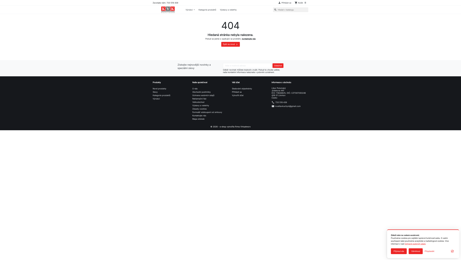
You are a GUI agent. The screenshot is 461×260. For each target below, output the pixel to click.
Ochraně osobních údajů (415, 243)
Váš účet (236, 82)
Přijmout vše (399, 251)
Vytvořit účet (237, 95)
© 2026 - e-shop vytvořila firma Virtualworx (230, 126)
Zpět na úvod (230, 44)
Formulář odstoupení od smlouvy (207, 112)
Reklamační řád (199, 99)
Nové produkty (159, 88)
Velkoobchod (198, 102)
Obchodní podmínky (201, 92)
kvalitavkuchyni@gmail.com (288, 106)
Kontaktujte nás (199, 115)
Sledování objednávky (242, 88)
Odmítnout (415, 251)
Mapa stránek (198, 119)
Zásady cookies (199, 109)
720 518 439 (281, 102)
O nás (194, 88)
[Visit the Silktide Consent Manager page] (452, 251)
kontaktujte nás (249, 39)
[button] (285, 3)
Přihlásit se (237, 92)
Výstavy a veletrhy (228, 10)
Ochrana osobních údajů (203, 95)
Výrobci (189, 10)
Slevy (155, 92)
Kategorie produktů (207, 10)
